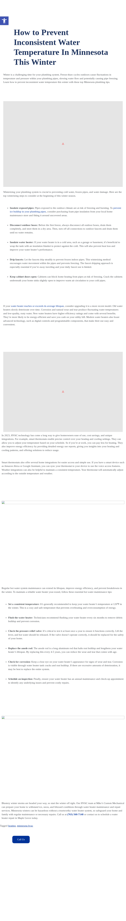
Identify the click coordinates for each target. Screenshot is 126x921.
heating (12, 825)
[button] (4, 20)
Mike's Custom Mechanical (30, 916)
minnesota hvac (25, 825)
